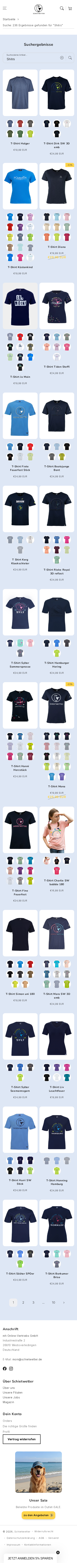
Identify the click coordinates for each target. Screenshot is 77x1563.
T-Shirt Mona (56, 786)
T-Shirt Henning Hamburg (56, 1182)
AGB (41, 1537)
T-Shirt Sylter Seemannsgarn (20, 1089)
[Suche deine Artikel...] (70, 58)
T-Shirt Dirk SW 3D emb (57, 145)
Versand (53, 1537)
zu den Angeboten (36, 1515)
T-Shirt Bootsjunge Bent (56, 468)
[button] (5, 8)
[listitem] (10, 123)
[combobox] (38, 58)
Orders (7, 1420)
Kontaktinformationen (37, 1544)
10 (53, 1302)
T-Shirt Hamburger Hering (56, 664)
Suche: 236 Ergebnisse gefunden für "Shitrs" (33, 25)
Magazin (8, 1402)
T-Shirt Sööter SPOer (20, 1273)
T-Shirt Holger (20, 143)
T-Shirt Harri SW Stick (20, 1182)
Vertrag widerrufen (22, 1439)
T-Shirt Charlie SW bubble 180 (57, 882)
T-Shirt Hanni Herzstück (20, 768)
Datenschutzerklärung (21, 1537)
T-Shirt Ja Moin (20, 377)
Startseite (9, 19)
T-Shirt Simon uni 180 (20, 994)
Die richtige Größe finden (20, 1426)
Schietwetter (22, 1531)
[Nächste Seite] (64, 1303)
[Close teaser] (58, 1552)
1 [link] (13, 1302)
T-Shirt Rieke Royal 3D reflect (57, 571)
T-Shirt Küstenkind (20, 267)
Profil (6, 1431)
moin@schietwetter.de (27, 1359)
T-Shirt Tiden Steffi (57, 367)
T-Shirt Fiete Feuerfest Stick (20, 468)
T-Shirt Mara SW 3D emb (56, 996)
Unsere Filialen (13, 1392)
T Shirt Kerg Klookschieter (20, 561)
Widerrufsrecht (43, 1531)
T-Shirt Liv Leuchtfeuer (57, 1089)
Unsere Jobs (11, 1397)
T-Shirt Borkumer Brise (56, 1275)
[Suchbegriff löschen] (62, 58)
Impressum (13, 1544)
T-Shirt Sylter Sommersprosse (20, 664)
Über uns (9, 1387)
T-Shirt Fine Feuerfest (20, 892)
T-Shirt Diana (57, 247)
